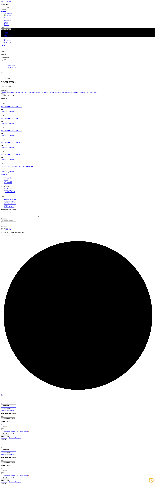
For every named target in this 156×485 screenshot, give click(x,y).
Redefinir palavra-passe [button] (15, 438)
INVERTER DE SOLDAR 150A (11, 119)
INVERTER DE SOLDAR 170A (11, 131)
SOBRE (6, 180)
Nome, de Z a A (39, 92)
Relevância (4, 90)
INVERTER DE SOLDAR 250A (11, 155)
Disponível (11, 65)
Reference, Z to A (92, 92)
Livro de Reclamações (9, 202)
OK (2, 51)
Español (8, 15)
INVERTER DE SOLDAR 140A (11, 107)
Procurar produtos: (5, 7)
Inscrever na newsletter (8, 433)
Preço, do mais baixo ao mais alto (52, 92)
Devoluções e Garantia (10, 204)
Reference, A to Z (83, 92)
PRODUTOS (7, 177)
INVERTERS (4, 45)
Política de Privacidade (10, 199)
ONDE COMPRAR (9, 181)
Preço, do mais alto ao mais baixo (70, 92)
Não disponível (12, 67)
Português (9, 13)
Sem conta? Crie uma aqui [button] (7, 410)
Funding (6, 205)
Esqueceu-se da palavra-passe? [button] (8, 407)
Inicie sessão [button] (4, 438)
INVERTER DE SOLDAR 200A (11, 143)
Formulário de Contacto (10, 189)
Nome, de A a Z (31, 92)
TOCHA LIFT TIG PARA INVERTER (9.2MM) (17, 167)
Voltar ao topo (5, 174)
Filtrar (2, 93)
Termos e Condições (9, 201)
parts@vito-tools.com (9, 190)
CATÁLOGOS (8, 183)
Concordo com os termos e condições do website (15, 431)
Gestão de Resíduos (9, 207)
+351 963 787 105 (10, 192)
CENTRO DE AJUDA (10, 178)
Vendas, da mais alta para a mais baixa (11, 92)
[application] (151, 480)
